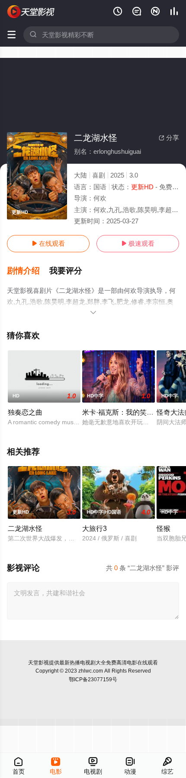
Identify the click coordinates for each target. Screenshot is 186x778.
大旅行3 (94, 528)
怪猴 (163, 528)
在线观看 (48, 243)
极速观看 (137, 243)
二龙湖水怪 (25, 528)
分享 (169, 137)
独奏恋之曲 (25, 412)
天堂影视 (38, 663)
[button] (28, 271)
